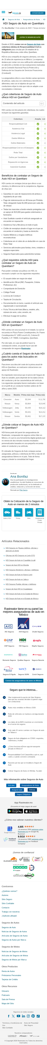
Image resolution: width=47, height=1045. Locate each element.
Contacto (5, 908)
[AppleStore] (31, 811)
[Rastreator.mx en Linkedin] (23, 1016)
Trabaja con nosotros (11, 912)
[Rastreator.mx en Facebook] (8, 1016)
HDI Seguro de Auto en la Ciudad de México (22, 594)
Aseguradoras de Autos (30, 785)
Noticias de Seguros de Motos (14, 951)
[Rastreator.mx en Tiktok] (38, 1016)
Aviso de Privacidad (31, 1023)
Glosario (5, 991)
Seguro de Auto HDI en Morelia (17, 565)
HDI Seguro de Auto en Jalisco (17, 579)
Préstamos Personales (11, 975)
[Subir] (42, 1040)
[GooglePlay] (15, 811)
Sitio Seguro (7, 899)
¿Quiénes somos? (9, 891)
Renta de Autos (8, 971)
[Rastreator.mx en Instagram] (28, 1016)
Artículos (11, 785)
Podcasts (6, 995)
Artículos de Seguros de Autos (15, 936)
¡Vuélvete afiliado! (9, 916)
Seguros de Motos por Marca (14, 960)
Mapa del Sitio (8, 1003)
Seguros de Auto (9, 927)
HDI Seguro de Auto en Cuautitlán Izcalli (20, 560)
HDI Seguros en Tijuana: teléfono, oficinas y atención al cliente (22, 549)
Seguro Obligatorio (23, 794)
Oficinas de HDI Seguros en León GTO (20, 555)
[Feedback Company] (9, 839)
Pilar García (23, 490)
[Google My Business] (9, 830)
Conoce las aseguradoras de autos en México (23, 681)
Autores (5, 895)
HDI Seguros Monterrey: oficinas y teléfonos (22, 570)
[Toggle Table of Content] (40, 104)
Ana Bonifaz (19, 476)
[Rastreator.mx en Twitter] (13, 1016)
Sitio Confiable (8, 903)
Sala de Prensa (8, 999)
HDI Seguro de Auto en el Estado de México (22, 599)
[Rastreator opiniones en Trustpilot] (20, 867)
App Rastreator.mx (23, 802)
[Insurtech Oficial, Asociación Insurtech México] (31, 867)
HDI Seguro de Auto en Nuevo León (19, 575)
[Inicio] (3, 19)
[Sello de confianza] (24, 859)
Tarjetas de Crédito (10, 979)
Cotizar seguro (38, 13)
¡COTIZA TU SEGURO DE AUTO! (30, 37)
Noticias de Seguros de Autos (14, 931)
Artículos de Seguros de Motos (15, 956)
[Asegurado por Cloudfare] (10, 859)
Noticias (32, 790)
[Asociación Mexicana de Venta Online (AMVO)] (23, 876)
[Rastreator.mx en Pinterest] (33, 1016)
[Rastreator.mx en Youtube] (18, 1016)
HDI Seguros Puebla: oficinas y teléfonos (21, 584)
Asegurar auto (17, 790)
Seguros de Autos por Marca (14, 940)
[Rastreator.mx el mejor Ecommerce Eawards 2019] (37, 859)
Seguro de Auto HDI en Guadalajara (19, 589)
